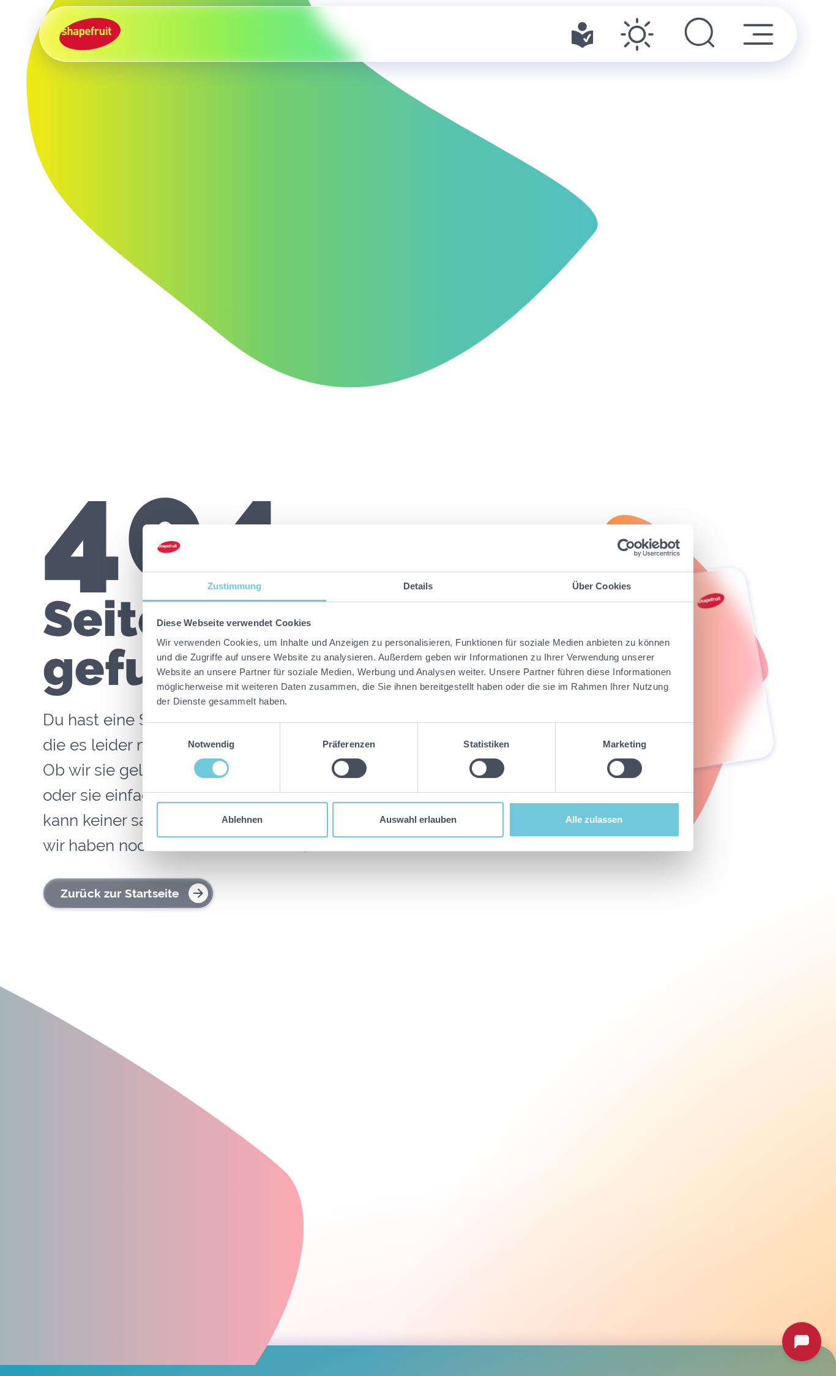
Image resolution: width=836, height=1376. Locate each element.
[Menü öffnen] (758, 34)
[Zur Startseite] (90, 34)
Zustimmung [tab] (234, 586)
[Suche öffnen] (699, 34)
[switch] (349, 768)
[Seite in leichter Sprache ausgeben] (582, 34)
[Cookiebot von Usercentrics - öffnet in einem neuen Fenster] (626, 548)
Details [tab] (418, 586)
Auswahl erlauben (418, 819)
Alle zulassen (593, 819)
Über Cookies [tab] (601, 586)
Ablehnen (242, 819)
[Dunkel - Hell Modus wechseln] (637, 34)
